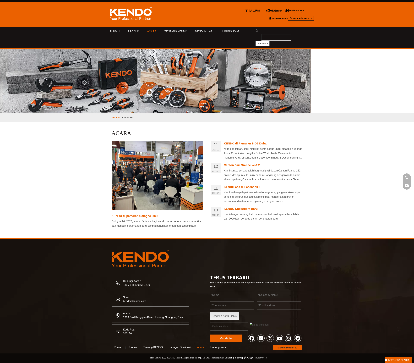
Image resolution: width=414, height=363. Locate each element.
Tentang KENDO (153, 347)
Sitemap (239, 357)
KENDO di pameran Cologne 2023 (135, 216)
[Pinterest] (298, 338)
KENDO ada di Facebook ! (242, 187)
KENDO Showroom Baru (241, 208)
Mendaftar (226, 338)
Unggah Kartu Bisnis (225, 316)
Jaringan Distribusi (180, 347)
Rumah (118, 347)
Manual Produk (286, 347)
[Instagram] (288, 338)
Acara (200, 347)
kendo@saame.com (134, 301)
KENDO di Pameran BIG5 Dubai (245, 143)
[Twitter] (270, 338)
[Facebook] (252, 338)
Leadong (229, 357)
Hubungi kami (218, 347)
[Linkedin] (261, 338)
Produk (133, 347)
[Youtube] (279, 338)
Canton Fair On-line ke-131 (242, 165)
